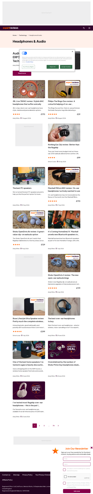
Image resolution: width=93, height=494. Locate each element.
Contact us (6, 475)
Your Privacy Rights (28, 66)
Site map (16, 475)
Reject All (52, 66)
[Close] (72, 52)
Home (15, 35)
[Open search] (84, 28)
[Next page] (58, 425)
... (49, 426)
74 (53, 426)
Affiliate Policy (7, 480)
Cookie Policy (29, 62)
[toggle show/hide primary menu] (89, 28)
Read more (22, 73)
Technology (23, 35)
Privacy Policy (27, 475)
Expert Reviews (9, 28)
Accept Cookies (66, 66)
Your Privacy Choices (43, 475)
